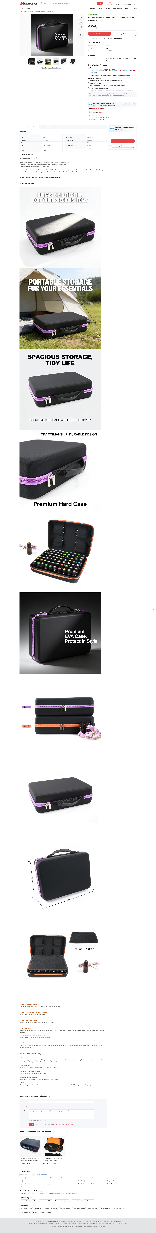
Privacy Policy (102, 1226)
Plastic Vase (110, 1184)
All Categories (25, 8)
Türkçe (109, 1223)
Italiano (70, 1223)
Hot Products (38, 1221)
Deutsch (75, 1223)
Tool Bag (34, 1201)
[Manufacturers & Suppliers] (28, 3)
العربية (86, 1223)
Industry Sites (88, 1221)
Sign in (134, 4)
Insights (119, 1221)
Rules (135, 8)
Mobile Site (113, 1221)
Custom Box (38, 1208)
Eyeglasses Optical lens (25, 1184)
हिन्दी (100, 1223)
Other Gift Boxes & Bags (46, 1201)
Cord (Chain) (52, 1181)
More (21, 1215)
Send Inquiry (99, 34)
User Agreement (87, 1226)
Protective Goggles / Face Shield (86, 1184)
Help (107, 8)
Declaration (94, 1226)
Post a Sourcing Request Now (64, 1124)
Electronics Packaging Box (61, 1201)
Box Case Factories (65, 1208)
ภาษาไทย (104, 1223)
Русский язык (63, 1223)
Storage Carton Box (119, 1208)
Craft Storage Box (25, 1212)
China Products (46, 1221)
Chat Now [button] (126, 34)
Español (45, 1223)
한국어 (91, 1223)
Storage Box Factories (26, 1208)
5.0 (116, 129)
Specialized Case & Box (40, 11)
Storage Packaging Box (79, 1208)
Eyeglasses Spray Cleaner (55, 1184)
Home (21, 11)
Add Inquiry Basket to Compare (52, 68)
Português (51, 1223)
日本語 (95, 1223)
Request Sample (117, 38)
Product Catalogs (42, 1174)
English (40, 1223)
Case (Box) (22, 1181)
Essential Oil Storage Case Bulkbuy (42, 1212)
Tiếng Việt (115, 1223)
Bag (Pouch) (23, 1178)
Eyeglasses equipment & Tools (85, 1178)
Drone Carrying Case (89, 1201)
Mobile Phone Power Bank (55, 1178)
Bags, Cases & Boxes (28, 11)
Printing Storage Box (105, 1208)
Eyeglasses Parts (111, 1181)
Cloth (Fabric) (81, 1181)
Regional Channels (97, 1221)
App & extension (117, 8)
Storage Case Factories (51, 1208)
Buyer (99, 8)
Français (57, 1223)
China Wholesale (71, 1221)
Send (32, 1124)
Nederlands (81, 1223)
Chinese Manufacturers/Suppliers (58, 1221)
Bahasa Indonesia (123, 1223)
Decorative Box (24, 1201)
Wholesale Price (80, 1221)
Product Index (106, 1221)
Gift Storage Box (92, 1208)
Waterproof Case (50, 11)
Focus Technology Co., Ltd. (67, 1226)
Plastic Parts (110, 1178)
